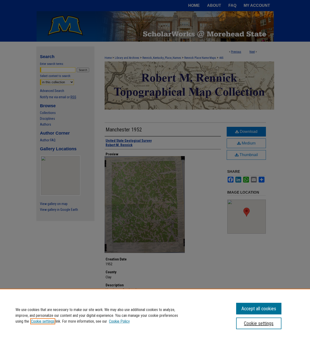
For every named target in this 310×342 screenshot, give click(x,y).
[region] (155, 315)
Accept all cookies (258, 309)
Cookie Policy (119, 321)
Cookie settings (42, 321)
